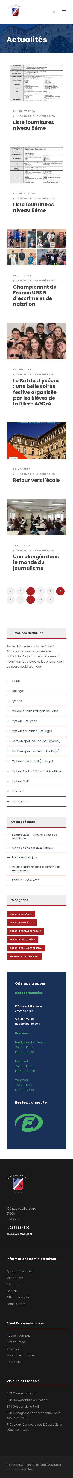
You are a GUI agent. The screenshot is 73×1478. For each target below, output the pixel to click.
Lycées (17, 701)
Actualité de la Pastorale (25, 931)
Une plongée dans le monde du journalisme (36, 562)
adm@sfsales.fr (21, 1234)
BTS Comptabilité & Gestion (27, 1400)
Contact (13, 1291)
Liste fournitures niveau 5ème (33, 125)
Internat (18, 791)
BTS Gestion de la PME (23, 1406)
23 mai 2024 (22, 545)
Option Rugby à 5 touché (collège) (37, 771)
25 (40, 599)
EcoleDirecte (16, 1304)
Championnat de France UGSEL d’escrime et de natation (34, 296)
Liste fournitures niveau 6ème (33, 207)
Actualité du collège (22, 939)
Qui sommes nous (19, 1271)
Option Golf (20, 781)
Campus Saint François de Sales (35, 711)
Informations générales (36, 116)
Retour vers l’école (36, 480)
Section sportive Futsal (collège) (36, 751)
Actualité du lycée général (26, 948)
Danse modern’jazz (24, 857)
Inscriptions (20, 801)
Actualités (14, 1362)
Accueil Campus (18, 1336)
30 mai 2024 (22, 469)
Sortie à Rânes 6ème (25, 880)
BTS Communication (21, 1393)
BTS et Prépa (16, 1342)
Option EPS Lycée (24, 721)
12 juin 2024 (22, 369)
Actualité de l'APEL (21, 914)
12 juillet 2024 (24, 111)
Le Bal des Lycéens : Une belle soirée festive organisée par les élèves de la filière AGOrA (36, 392)
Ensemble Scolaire (20, 1355)
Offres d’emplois (19, 1297)
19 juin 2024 (22, 275)
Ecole (16, 681)
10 (20, 599)
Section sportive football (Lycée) (36, 741)
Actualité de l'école (22, 922)
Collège (17, 691)
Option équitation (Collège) (32, 731)
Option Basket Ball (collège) (32, 761)
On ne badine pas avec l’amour (32, 848)
